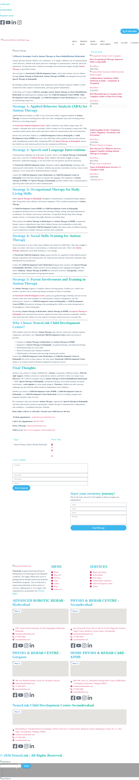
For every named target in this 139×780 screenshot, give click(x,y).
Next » (100, 180)
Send (26, 766)
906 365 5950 (38, 421)
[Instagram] (19, 22)
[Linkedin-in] (13, 22)
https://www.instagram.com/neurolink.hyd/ (39, 430)
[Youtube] (8, 22)
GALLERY (124, 43)
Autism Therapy (37, 158)
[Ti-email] (24, 22)
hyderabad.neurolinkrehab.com (43, 417)
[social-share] (69, 444)
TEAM (116, 43)
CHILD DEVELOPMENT (105, 43)
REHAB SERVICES (93, 43)
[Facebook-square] (2, 22)
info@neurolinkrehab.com (36, 426)
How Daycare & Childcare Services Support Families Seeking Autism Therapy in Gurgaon (105, 151)
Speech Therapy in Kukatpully (68, 141)
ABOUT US (74, 43)
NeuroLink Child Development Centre (30, 126)
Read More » (95, 66)
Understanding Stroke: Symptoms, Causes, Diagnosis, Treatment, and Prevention (105, 132)
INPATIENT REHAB (83, 43)
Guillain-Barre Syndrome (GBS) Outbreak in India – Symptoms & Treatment (104, 80)
